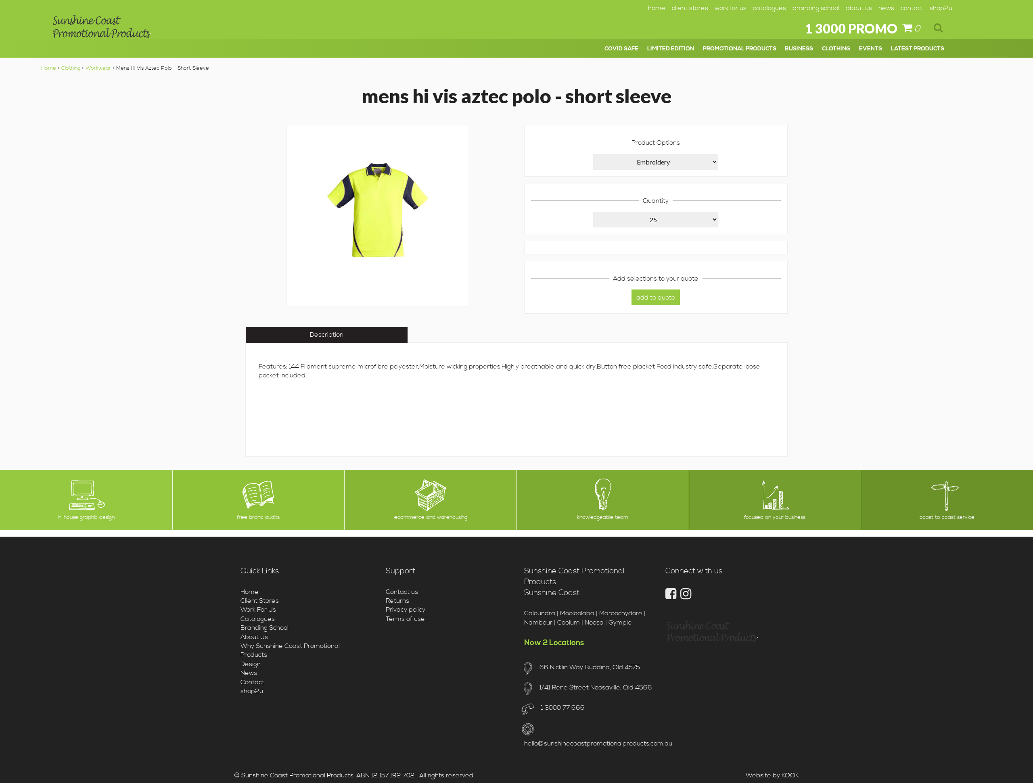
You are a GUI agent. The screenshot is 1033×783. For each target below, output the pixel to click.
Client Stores (690, 8)
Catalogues (769, 8)
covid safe (621, 48)
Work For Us (731, 8)
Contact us (402, 592)
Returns (397, 601)
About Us (859, 8)
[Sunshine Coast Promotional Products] (102, 29)
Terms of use (405, 619)
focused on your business (774, 517)
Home (656, 8)
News (886, 8)
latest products (917, 48)
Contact (912, 8)
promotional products (739, 48)
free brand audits (258, 517)
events (870, 48)
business (799, 48)
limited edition (670, 48)
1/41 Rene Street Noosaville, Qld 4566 (596, 687)
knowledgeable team (602, 517)
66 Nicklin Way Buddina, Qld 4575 (590, 667)
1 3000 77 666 (562, 708)
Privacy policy (405, 610)
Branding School (816, 8)
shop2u (941, 8)
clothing (836, 48)
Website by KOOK (772, 775)
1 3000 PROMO (851, 28)
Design (250, 664)
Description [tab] (326, 335)
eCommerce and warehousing (430, 517)
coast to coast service (947, 517)
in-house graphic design (86, 517)
